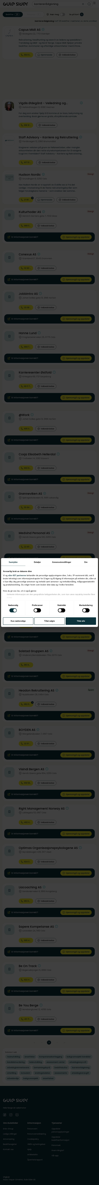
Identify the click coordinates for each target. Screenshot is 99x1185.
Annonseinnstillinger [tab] (61, 562)
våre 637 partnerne (17, 575)
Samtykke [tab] (13, 562)
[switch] (37, 610)
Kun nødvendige (18, 621)
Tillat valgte (49, 621)
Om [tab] (85, 562)
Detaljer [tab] (37, 562)
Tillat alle (81, 621)
